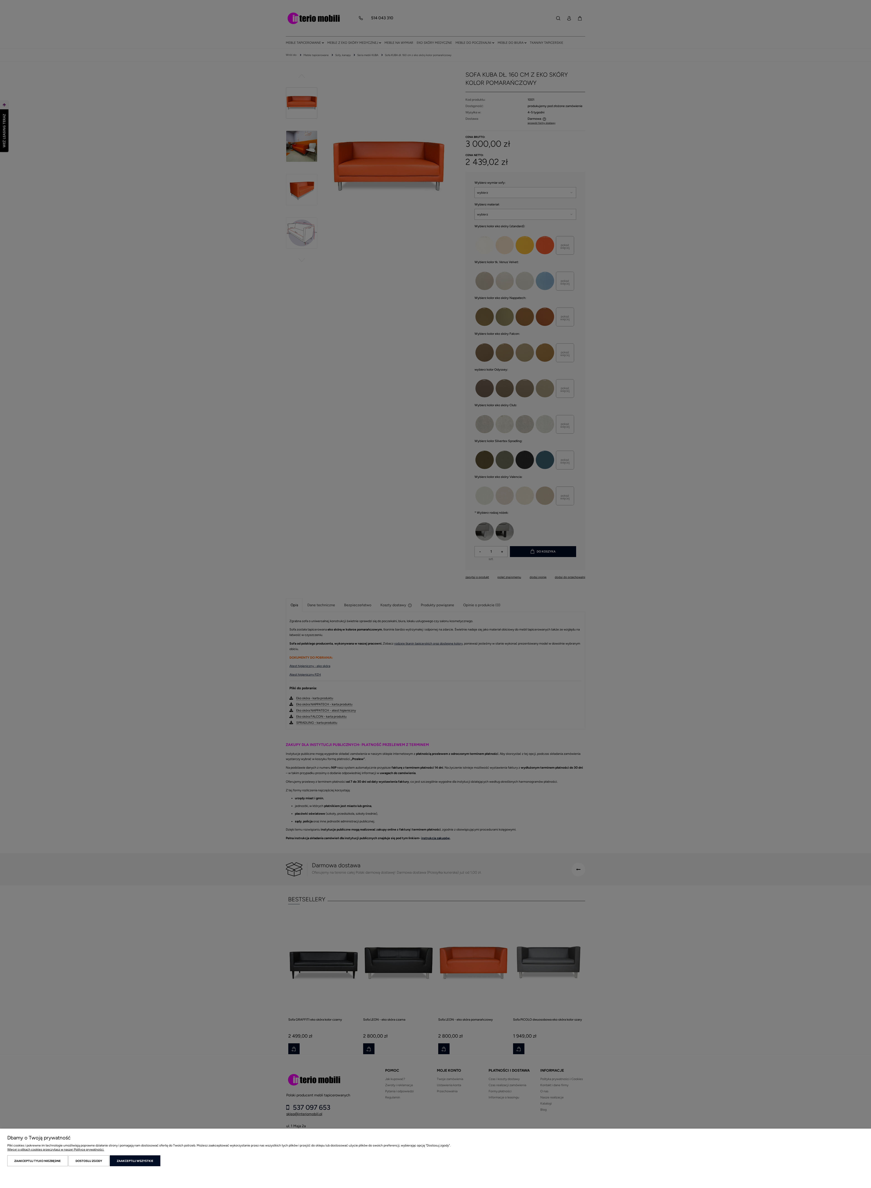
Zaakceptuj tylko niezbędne (37, 1161)
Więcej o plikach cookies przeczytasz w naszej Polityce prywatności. (55, 1149)
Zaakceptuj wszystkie (135, 1161)
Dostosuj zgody (89, 1161)
